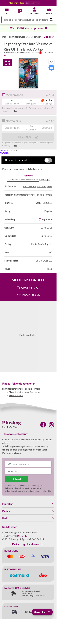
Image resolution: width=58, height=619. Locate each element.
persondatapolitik (43, 491)
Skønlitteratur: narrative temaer (25, 36)
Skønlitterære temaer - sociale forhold (21, 388)
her (15, 111)
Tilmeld (17, 478)
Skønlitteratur (16, 395)
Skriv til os (23, 536)
